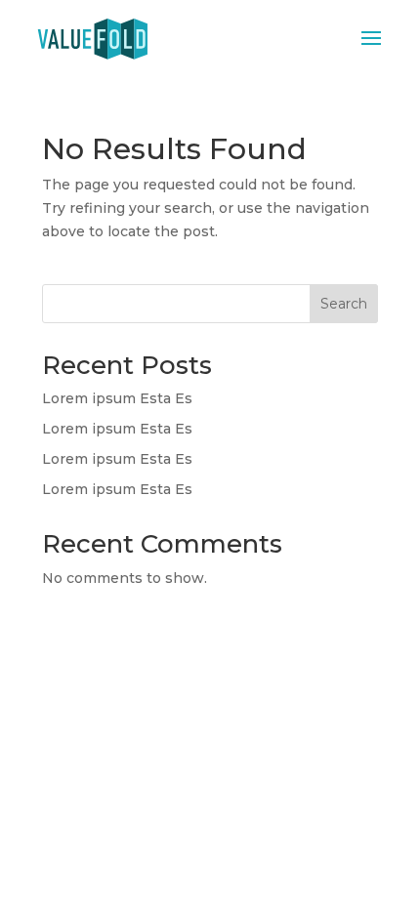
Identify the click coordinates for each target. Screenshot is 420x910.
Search (343, 303)
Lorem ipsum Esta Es (117, 398)
